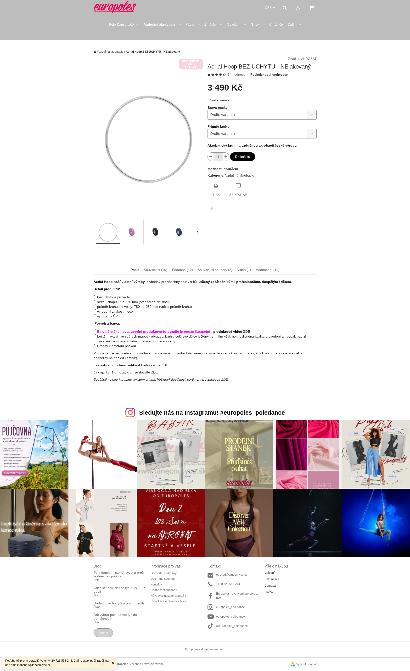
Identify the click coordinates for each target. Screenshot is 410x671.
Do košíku (242, 157)
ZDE (246, 331)
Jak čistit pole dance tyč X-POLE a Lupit (120, 589)
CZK (269, 8)
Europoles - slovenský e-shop (204, 649)
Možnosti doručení (223, 169)
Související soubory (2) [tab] (215, 270)
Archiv (103, 633)
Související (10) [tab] (155, 270)
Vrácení (269, 572)
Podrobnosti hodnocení (269, 74)
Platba (268, 592)
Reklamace (271, 579)
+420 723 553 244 (228, 584)
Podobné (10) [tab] (182, 270)
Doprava (270, 585)
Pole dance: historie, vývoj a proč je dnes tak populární (119, 574)
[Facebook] (212, 208)
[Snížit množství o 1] (210, 157)
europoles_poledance (230, 607)
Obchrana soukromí (163, 578)
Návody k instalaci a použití (168, 595)
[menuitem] (124, 24)
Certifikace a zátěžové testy (168, 601)
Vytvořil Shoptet (306, 664)
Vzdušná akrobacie (239, 175)
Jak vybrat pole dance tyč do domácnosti (115, 616)
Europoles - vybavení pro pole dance (237, 595)
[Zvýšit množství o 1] (226, 157)
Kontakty (156, 584)
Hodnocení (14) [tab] (268, 270)
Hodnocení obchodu (164, 590)
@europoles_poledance (232, 626)
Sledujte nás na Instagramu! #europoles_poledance (212, 412)
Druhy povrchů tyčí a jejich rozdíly (119, 603)
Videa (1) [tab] (244, 270)
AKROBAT (309, 59)
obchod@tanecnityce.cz (231, 574)
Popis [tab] (135, 270)
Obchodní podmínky (164, 573)
